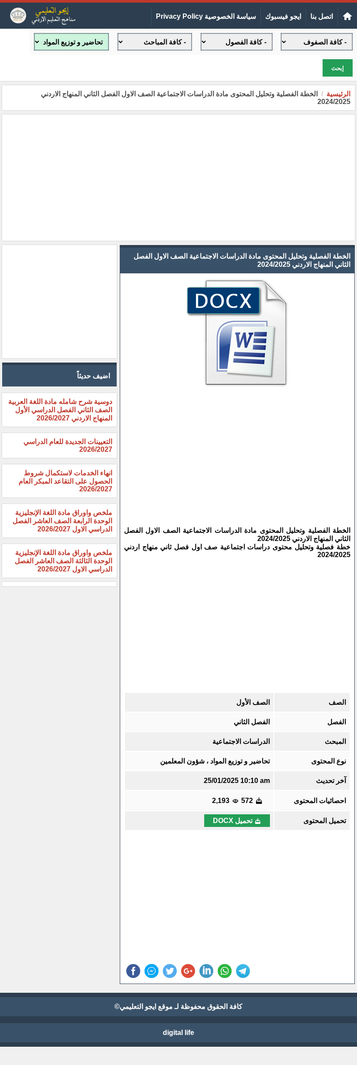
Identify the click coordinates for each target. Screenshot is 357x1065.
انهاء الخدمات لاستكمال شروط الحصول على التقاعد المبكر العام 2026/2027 (65, 481)
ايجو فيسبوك (283, 16)
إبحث (337, 68)
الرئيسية (338, 93)
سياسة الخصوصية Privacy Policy (206, 16)
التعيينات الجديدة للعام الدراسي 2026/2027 (68, 445)
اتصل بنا (321, 16)
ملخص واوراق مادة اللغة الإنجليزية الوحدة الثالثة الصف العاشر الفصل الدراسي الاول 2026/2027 (63, 561)
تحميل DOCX (233, 820)
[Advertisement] (178, 178)
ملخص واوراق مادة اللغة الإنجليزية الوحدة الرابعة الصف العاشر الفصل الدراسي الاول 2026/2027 (62, 521)
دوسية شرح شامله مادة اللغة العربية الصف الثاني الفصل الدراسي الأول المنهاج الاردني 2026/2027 (60, 410)
